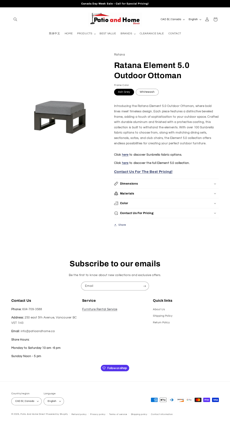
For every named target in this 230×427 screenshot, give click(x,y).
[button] (15, 19)
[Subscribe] (145, 286)
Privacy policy (97, 414)
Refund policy (79, 414)
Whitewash (147, 92)
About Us (159, 309)
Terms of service (118, 414)
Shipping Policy (162, 315)
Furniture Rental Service (99, 309)
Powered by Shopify (57, 414)
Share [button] (122, 225)
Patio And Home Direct (32, 414)
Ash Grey (124, 92)
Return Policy (161, 322)
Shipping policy (139, 414)
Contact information (162, 414)
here (125, 154)
